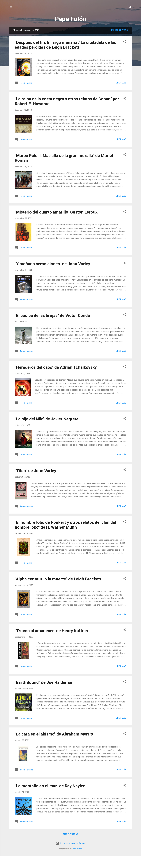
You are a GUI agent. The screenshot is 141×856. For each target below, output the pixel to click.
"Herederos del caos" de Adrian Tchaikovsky (56, 367)
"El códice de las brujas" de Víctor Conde (52, 315)
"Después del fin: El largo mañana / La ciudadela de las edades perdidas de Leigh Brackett (65, 45)
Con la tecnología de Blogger (72, 843)
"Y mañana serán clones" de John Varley (52, 263)
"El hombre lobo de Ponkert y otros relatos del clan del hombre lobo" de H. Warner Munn (65, 525)
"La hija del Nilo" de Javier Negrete (46, 419)
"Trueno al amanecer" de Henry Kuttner (51, 630)
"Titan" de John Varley (35, 470)
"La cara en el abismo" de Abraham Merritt (54, 734)
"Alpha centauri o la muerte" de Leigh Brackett (58, 579)
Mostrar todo (119, 30)
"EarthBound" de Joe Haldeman (44, 682)
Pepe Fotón (70, 19)
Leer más (121, 83)
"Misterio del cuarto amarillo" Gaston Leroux (56, 212)
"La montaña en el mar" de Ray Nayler (50, 785)
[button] (124, 42)
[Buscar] (130, 7)
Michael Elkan (77, 849)
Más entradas (70, 834)
